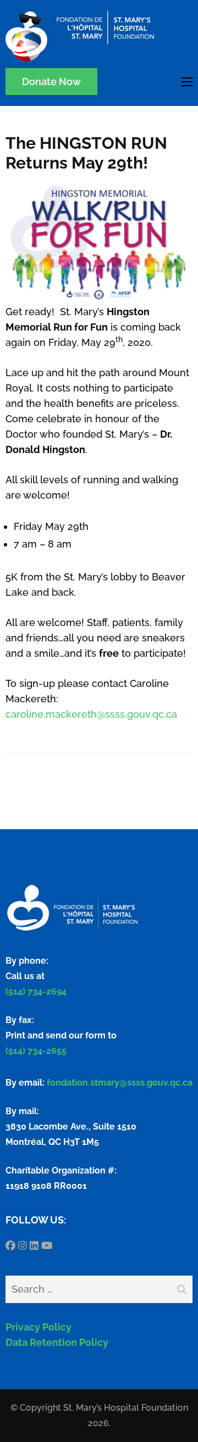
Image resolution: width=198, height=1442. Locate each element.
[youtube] (46, 1245)
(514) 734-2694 (36, 991)
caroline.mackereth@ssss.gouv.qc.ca (91, 714)
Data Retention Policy (57, 1342)
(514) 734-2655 (36, 1051)
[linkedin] (34, 1245)
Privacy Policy (39, 1327)
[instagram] (22, 1245)
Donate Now (51, 81)
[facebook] (10, 1245)
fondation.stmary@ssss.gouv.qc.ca (120, 1082)
